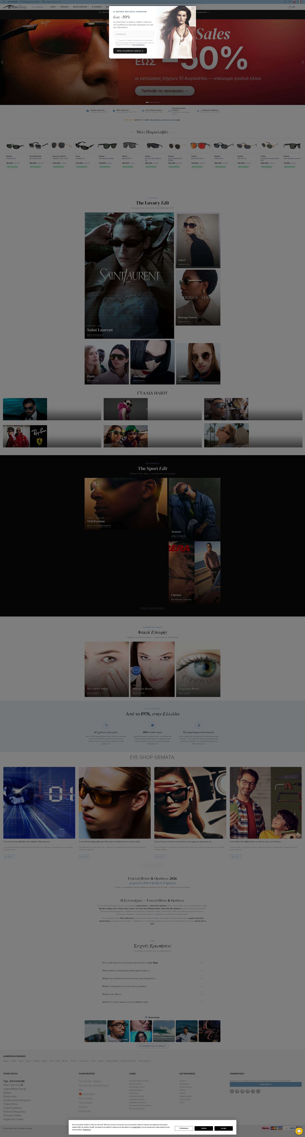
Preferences (184, 1128)
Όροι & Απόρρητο (138, 45)
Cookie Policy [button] (136, 1127)
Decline (203, 1128)
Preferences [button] (87, 1130)
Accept (223, 1128)
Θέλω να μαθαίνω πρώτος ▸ (130, 51)
